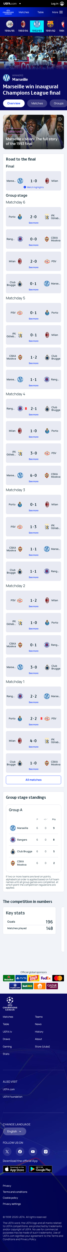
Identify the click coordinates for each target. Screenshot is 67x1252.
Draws (6, 1039)
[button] (56, 12)
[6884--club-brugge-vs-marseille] (33, 283)
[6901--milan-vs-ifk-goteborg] (33, 740)
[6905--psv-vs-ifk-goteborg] (33, 526)
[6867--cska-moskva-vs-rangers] (33, 645)
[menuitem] (25, 12)
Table (6, 1024)
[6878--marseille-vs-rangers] (33, 379)
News (38, 1024)
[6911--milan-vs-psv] (33, 261)
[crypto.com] (15, 986)
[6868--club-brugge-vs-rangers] (33, 571)
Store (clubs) (42, 1046)
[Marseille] (13, 828)
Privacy (7, 1185)
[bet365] (27, 986)
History (39, 1031)
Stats (6, 1054)
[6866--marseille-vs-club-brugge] (33, 667)
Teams (39, 1016)
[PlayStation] (21, 978)
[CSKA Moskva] (13, 863)
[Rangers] (13, 840)
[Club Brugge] (13, 851)
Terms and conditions (15, 1191)
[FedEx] (46, 978)
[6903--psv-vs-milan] (33, 600)
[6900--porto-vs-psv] (33, 718)
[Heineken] (9, 978)
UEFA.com (9, 1089)
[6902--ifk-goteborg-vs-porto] (33, 622)
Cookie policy (10, 1197)
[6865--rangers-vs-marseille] (33, 696)
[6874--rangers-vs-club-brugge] (33, 408)
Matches (8, 1016)
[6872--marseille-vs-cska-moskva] (33, 475)
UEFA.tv (7, 1031)
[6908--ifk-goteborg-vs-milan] (33, 335)
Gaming (7, 1046)
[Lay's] (33, 978)
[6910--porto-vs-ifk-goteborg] (33, 216)
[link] (23, 12)
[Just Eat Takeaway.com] (40, 986)
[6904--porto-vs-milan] (33, 504)
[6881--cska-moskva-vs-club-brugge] (33, 357)
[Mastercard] (58, 978)
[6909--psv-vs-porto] (33, 312)
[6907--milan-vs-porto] (33, 430)
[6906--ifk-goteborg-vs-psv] (33, 453)
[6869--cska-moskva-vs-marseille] (33, 549)
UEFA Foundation (12, 1096)
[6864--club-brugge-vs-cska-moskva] (33, 763)
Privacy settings (12, 1203)
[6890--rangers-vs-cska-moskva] (33, 239)
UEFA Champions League (8, 12)
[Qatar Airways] (52, 986)
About (38, 1039)
